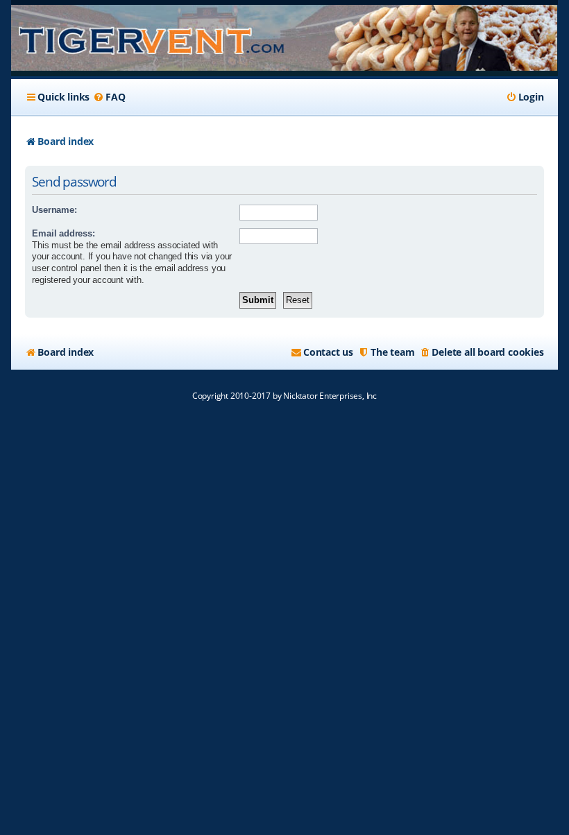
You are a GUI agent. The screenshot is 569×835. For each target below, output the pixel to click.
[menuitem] (109, 97)
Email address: (63, 233)
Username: (54, 210)
